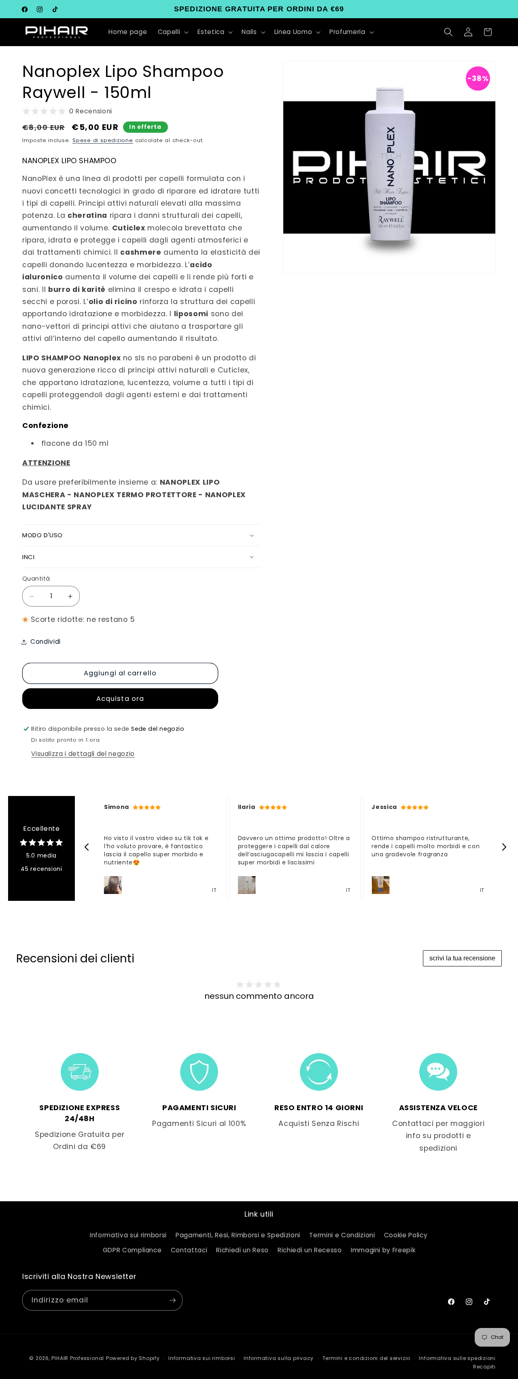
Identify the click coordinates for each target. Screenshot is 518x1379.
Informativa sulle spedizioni (457, 1357)
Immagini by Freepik (383, 1250)
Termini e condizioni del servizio (366, 1357)
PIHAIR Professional (77, 1357)
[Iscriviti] (172, 1300)
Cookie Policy (406, 1235)
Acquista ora (120, 699)
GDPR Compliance (132, 1250)
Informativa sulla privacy (279, 1357)
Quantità (36, 579)
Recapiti (484, 1366)
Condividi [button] (45, 642)
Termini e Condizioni (342, 1235)
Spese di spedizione (102, 140)
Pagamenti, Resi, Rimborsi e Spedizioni (238, 1235)
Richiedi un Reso (242, 1250)
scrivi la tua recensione (462, 958)
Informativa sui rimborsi (128, 1235)
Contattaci (189, 1250)
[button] (173, 32)
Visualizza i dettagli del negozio (83, 753)
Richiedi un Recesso (310, 1250)
